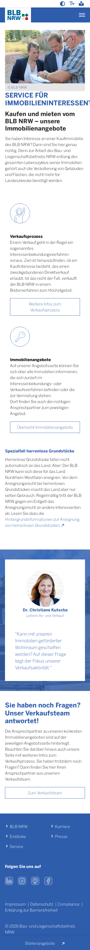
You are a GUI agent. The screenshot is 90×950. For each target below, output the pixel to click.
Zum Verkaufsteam (45, 792)
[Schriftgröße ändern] (73, 3)
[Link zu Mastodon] (35, 881)
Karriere (62, 826)
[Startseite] (18, 14)
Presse (61, 836)
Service (16, 846)
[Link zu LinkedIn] (9, 881)
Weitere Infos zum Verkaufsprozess (45, 306)
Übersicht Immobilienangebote (45, 427)
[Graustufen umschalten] (63, 3)
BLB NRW (19, 826)
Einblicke (18, 836)
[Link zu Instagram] (22, 881)
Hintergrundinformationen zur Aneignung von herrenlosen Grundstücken (42, 522)
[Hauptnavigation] (82, 15)
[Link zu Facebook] (48, 881)
